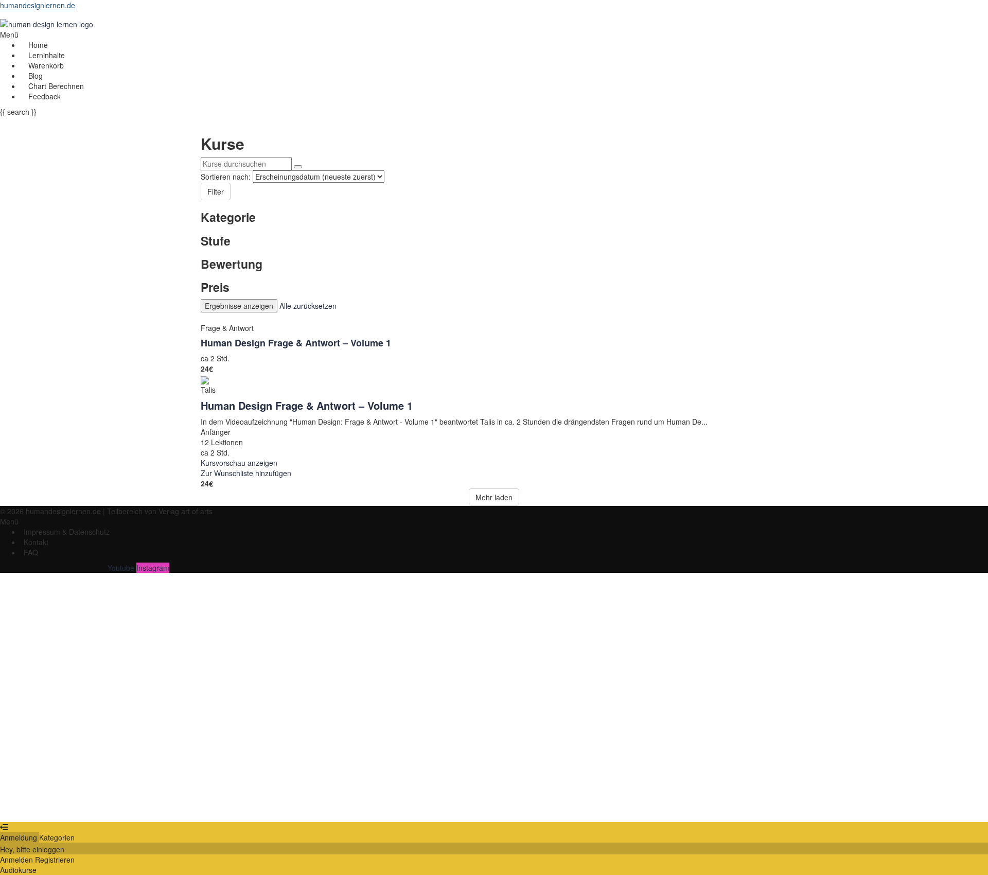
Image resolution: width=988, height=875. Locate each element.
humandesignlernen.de (37, 5)
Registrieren (62, 806)
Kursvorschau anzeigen (239, 463)
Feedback (44, 96)
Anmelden (99, 806)
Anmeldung (19, 837)
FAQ (31, 552)
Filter (215, 191)
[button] (303, 34)
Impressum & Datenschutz (67, 532)
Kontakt (36, 542)
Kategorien (57, 837)
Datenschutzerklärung (350, 710)
